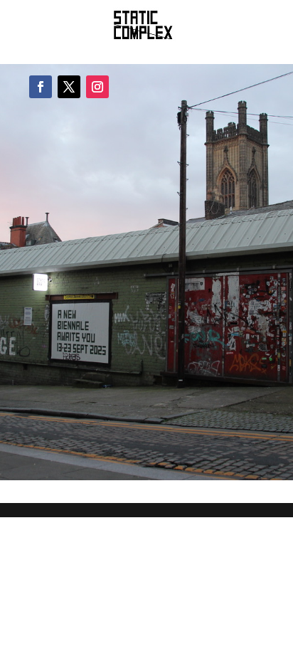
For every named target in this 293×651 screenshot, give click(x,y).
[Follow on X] (69, 86)
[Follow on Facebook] (40, 86)
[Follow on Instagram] (97, 86)
